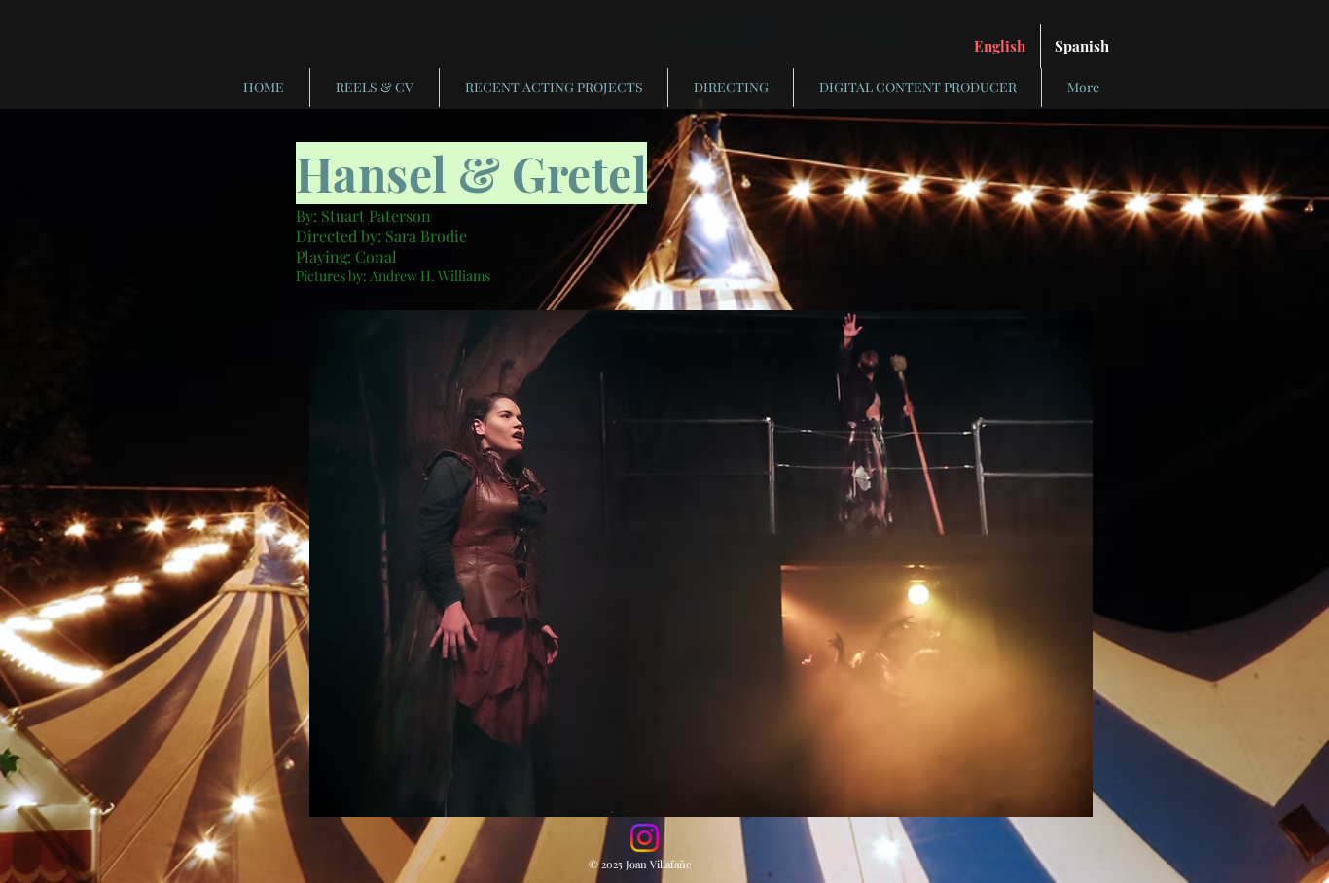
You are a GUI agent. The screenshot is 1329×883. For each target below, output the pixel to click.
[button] (701, 563)
